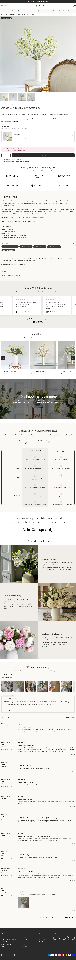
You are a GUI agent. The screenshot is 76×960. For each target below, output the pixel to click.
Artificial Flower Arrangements (10, 246)
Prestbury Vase (31, 221)
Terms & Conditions (27, 949)
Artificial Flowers (16, 14)
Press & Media (42, 939)
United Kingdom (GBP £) (7, 955)
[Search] (5, 6)
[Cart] (74, 6)
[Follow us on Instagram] (59, 938)
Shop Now (45, 1)
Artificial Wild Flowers (39, 246)
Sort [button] (2, 717)
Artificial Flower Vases (6, 949)
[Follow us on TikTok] (73, 938)
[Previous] (3, 358)
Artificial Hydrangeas (6, 944)
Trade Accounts (42, 942)
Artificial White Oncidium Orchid (40, 371)
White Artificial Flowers (54, 246)
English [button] (70, 706)
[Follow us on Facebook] (55, 938)
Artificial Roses (5, 946)
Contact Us (25, 937)
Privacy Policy (26, 946)
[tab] (70, 718)
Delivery (25, 939)
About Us (41, 937)
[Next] (73, 358)
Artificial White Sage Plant (9, 371)
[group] (9, 675)
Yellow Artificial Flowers (8, 250)
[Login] (70, 6)
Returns (24, 942)
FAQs (24, 944)
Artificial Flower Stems (25, 246)
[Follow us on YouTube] (68, 938)
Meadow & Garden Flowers (27, 14)
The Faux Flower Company (6, 14)
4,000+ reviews (14, 104)
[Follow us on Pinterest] (64, 938)
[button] (7, 686)
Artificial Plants (4, 942)
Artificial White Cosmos (65, 371)
